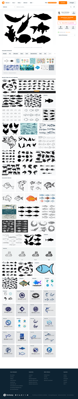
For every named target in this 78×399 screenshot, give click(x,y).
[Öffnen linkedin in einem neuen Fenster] (19, 395)
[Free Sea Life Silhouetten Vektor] (25, 156)
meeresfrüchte (34, 53)
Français (65, 382)
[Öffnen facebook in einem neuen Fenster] (15, 395)
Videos (19, 2)
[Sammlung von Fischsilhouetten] (9, 86)
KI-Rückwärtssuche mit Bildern (16, 385)
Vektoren (7, 2)
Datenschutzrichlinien (62, 395)
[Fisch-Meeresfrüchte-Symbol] (49, 100)
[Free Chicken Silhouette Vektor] (10, 129)
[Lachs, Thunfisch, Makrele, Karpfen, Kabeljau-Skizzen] (48, 212)
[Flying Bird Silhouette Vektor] (27, 142)
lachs (50, 53)
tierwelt (4, 53)
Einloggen (72, 2)
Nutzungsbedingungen (52, 395)
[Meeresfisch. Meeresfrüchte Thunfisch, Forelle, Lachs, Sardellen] (21, 226)
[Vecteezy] (3, 2)
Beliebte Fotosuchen (33, 382)
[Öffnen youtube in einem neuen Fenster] (27, 395)
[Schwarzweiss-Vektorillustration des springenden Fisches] (9, 142)
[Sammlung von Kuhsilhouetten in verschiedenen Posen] (11, 169)
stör (45, 53)
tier (10, 53)
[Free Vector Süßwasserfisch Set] (47, 129)
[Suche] (71, 7)
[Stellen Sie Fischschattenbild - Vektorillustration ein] (8, 156)
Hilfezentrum (46, 375)
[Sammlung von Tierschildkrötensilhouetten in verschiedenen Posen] (45, 156)
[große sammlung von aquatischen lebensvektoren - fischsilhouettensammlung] (33, 100)
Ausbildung (12, 382)
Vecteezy (12, 376)
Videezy (11, 378)
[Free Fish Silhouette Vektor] (33, 239)
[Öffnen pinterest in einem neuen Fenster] (21, 395)
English (65, 375)
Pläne (46, 2)
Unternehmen (13, 380)
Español (65, 376)
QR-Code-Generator (14, 389)
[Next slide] (54, 53)
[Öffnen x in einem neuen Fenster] (25, 395)
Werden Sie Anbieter (48, 380)
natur (22, 53)
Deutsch (65, 380)
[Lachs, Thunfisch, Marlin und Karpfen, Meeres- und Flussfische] (8, 226)
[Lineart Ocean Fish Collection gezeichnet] (47, 169)
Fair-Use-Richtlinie (70, 395)
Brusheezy (12, 375)
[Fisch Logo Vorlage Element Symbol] (50, 283)
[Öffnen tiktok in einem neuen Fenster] (23, 395)
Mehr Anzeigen (51, 67)
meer (40, 53)
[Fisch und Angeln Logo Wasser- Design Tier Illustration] (22, 296)
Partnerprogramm (32, 378)
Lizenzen (30, 375)
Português (66, 378)
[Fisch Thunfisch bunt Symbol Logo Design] (37, 283)
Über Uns (46, 378)
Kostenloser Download (67, 18)
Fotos (13, 2)
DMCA (30, 376)
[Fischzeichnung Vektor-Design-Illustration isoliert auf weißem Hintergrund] (47, 142)
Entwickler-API (13, 384)
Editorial (25, 2)
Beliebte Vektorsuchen (33, 380)
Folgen (74, 13)
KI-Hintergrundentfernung (15, 387)
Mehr (31, 2)
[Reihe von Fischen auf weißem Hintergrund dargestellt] (49, 115)
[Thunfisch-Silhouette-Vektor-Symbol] (49, 239)
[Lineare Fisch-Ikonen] (31, 115)
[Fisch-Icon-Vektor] (8, 185)
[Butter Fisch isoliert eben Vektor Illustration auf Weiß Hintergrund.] (24, 283)
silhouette (15, 53)
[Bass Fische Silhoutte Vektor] (30, 169)
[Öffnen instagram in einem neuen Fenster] (17, 395)
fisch (27, 53)
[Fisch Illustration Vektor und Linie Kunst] (9, 212)
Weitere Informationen (63, 35)
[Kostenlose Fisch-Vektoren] (11, 115)
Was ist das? (68, 32)
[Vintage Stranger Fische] (28, 129)
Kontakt (45, 376)
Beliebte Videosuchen (33, 384)
